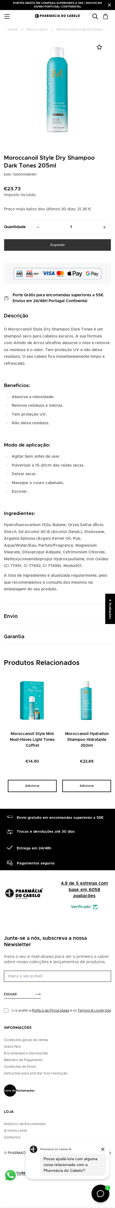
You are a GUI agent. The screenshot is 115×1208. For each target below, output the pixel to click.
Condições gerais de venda (26, 1040)
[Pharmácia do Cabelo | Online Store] (57, 16)
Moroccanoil (37, 29)
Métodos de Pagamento (23, 1060)
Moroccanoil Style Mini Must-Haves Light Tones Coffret (32, 740)
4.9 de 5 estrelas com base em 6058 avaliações (84, 889)
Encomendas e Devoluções (26, 1053)
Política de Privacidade (50, 1010)
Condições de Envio (20, 1066)
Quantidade (15, 227)
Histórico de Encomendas (25, 1124)
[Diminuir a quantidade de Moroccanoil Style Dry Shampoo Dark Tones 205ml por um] (38, 227)
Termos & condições (94, 1010)
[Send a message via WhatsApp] (10, 1175)
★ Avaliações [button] (110, 609)
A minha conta (15, 1130)
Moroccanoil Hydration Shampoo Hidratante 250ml (87, 740)
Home (13, 29)
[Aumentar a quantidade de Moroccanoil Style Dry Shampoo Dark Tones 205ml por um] (104, 227)
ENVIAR (10, 994)
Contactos (12, 1137)
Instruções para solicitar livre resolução (36, 1073)
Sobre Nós (12, 1046)
